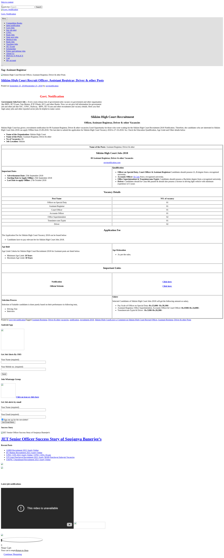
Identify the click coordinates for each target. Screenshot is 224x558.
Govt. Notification (8, 14)
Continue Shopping (13, 554)
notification (74, 320)
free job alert (11, 30)
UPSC (9, 32)
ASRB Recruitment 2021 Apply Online (22, 450)
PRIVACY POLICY (14, 56)
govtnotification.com (112, 162)
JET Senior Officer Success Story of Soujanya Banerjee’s (51, 439)
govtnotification (52, 86)
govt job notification (17, 320)
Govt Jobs (10, 28)
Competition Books (14, 23)
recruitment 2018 (87, 320)
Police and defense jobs (15, 51)
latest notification (13, 25)
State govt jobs (12, 37)
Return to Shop (22, 550)
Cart (8, 58)
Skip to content (7, 2)
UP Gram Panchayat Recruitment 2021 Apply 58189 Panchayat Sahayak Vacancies (40, 457)
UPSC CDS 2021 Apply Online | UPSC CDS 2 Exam (28, 455)
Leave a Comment (151, 320)
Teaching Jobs (12, 44)
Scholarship (11, 49)
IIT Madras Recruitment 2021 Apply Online (24, 453)
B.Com (136, 177)
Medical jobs (11, 39)
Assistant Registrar (39, 320)
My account (11, 60)
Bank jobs (10, 35)
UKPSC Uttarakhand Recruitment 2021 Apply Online (28, 460)
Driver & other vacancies (58, 320)
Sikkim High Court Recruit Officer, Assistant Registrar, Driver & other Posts (52, 80)
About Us (10, 53)
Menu (4, 19)
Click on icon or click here (27, 397)
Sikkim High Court (103, 320)
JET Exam (10, 46)
